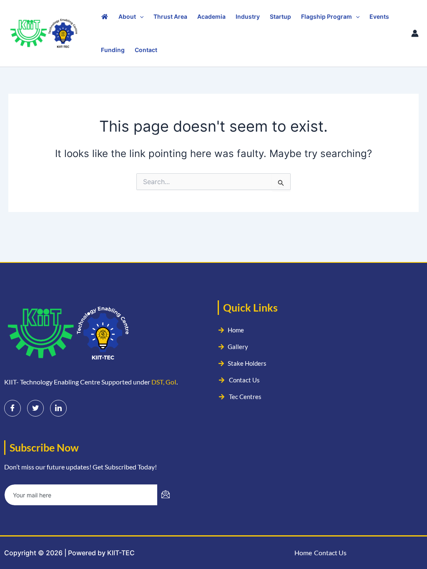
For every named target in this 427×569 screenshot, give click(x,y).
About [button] (127, 16)
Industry (248, 16)
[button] (139, 16)
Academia (211, 16)
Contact (146, 49)
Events (379, 16)
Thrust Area (170, 16)
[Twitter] (35, 408)
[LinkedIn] (58, 408)
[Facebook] (12, 408)
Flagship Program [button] (326, 16)
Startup (280, 16)
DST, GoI (163, 382)
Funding (113, 49)
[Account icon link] (415, 33)
